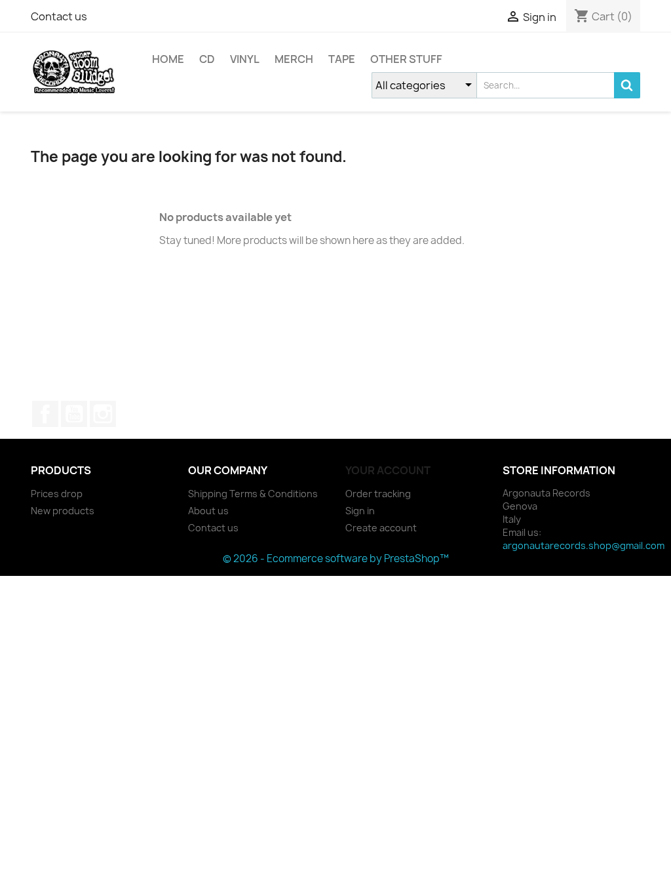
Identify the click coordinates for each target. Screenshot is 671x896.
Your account (388, 470)
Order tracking (378, 493)
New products (62, 510)
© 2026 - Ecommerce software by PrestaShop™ (336, 558)
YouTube (74, 414)
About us (208, 510)
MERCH (294, 59)
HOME (168, 59)
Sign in (360, 510)
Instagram (103, 414)
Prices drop (57, 493)
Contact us (59, 16)
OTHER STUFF (406, 59)
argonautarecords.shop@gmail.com (583, 545)
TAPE (341, 59)
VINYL (244, 59)
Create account (381, 527)
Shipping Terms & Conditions (253, 493)
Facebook (45, 414)
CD (207, 59)
